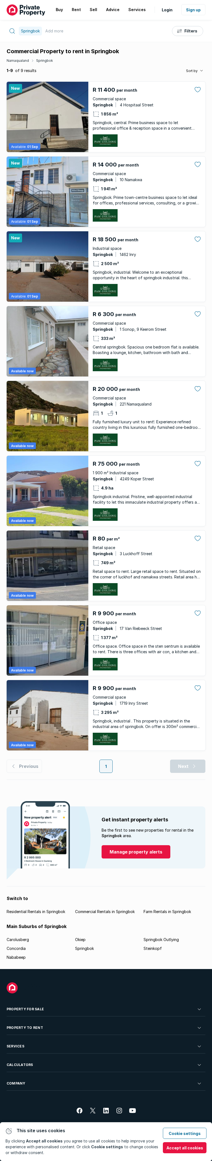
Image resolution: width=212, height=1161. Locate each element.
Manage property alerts (136, 852)
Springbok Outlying (161, 939)
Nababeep (16, 957)
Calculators (20, 1065)
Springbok (44, 60)
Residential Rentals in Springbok (36, 911)
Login (167, 9)
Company (16, 1083)
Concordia (16, 948)
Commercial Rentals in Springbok (105, 911)
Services (15, 1046)
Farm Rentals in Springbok (167, 911)
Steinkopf (153, 948)
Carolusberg (18, 939)
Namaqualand (18, 60)
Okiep (80, 939)
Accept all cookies (184, 1147)
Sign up (193, 9)
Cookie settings (185, 1133)
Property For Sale (25, 1009)
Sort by (192, 71)
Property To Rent (25, 1028)
